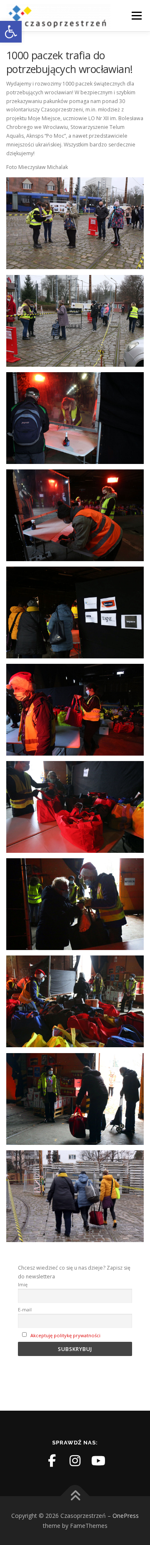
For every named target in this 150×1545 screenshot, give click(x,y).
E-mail (25, 1309)
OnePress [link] (125, 1516)
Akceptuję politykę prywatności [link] (65, 1335)
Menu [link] (136, 15)
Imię (23, 1284)
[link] (11, 32)
